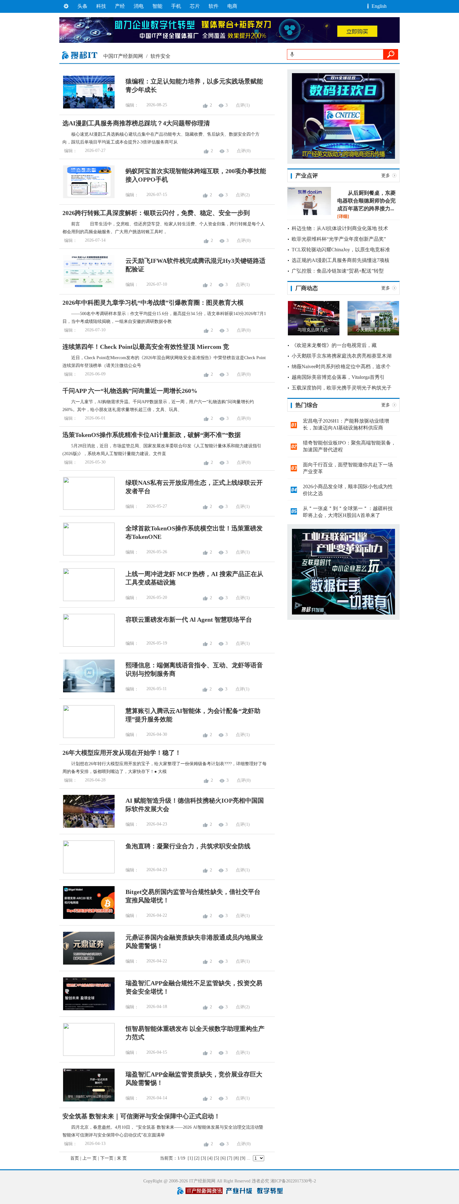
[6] (223, 1158)
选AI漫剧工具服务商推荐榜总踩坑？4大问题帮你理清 (136, 123)
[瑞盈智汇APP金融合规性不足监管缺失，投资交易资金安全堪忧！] (87, 1008)
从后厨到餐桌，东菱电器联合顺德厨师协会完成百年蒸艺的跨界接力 (366, 201)
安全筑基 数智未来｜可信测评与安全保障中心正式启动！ (141, 1116)
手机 (176, 6)
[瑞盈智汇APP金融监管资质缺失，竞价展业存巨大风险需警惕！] (87, 1100)
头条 (82, 6)
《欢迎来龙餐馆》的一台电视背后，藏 (334, 345)
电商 (232, 6)
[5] (216, 1158)
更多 (385, 175)
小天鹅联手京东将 (373, 330)
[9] (242, 1158)
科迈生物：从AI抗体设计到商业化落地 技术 (340, 228)
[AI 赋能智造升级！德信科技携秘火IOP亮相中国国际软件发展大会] (87, 826)
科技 (101, 6)
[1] (190, 1158)
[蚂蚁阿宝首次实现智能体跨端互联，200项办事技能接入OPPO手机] (87, 196)
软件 (214, 6)
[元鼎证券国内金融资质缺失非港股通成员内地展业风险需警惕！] (87, 963)
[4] (210, 1158)
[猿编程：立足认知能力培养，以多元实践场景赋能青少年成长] (87, 107)
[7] (229, 1158)
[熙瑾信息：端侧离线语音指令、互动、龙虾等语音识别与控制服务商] (87, 691)
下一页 (106, 1158)
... (248, 1158)
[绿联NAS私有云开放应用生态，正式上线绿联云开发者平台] (87, 508)
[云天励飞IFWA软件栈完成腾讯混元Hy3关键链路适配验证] (87, 286)
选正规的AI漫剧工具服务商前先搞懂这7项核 (340, 260)
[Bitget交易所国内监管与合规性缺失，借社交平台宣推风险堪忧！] (87, 917)
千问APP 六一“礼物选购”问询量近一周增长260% (129, 390)
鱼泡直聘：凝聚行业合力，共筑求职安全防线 (188, 846)
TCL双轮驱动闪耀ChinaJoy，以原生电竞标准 (341, 249)
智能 (157, 6)
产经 (120, 6)
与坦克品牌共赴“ (314, 330)
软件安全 (160, 56)
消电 (139, 6)
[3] (203, 1158)
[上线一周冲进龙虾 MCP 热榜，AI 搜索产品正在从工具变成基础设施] (87, 599)
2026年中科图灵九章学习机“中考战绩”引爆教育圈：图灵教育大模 (153, 302)
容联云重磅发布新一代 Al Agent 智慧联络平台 (189, 619)
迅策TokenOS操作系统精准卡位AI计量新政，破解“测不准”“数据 (151, 434)
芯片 (195, 6)
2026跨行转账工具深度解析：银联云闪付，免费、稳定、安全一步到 (156, 212)
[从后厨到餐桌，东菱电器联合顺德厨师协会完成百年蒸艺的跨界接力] (309, 213)
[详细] (343, 216)
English (379, 6)
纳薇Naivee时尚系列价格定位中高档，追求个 (341, 366)
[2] (197, 1158)
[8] (236, 1158)
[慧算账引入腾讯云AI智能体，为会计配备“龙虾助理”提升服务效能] (87, 736)
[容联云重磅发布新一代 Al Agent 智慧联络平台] (87, 645)
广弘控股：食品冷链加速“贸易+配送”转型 (338, 270)
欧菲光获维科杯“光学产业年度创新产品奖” (339, 239)
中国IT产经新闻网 (123, 56)
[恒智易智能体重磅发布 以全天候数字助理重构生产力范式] (87, 1054)
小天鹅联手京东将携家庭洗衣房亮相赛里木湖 (342, 356)
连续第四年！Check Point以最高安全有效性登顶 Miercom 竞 (145, 346)
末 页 (122, 1158)
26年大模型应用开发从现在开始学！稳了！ (121, 752)
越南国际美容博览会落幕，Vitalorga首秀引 (338, 377)
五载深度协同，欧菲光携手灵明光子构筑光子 (342, 387)
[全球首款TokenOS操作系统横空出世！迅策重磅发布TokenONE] (87, 554)
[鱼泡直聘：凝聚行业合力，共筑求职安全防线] (87, 872)
